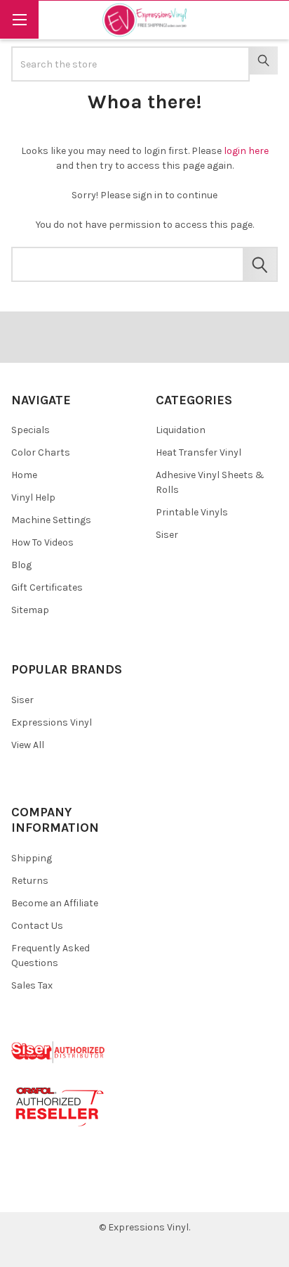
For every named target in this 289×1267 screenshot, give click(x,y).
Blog (21, 565)
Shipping (31, 858)
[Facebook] (27, 1191)
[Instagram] (102, 1191)
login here (246, 151)
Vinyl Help (33, 497)
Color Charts (40, 452)
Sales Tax (32, 985)
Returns (29, 881)
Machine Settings (51, 520)
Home (24, 475)
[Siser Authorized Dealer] (58, 1051)
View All (27, 745)
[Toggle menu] (19, 19)
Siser (167, 535)
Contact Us (37, 926)
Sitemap (30, 610)
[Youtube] (77, 1191)
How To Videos (42, 542)
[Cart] (268, 19)
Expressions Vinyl (51, 722)
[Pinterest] (51, 1191)
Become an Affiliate (54, 903)
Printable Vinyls (192, 512)
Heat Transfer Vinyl (198, 452)
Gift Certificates (47, 587)
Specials (30, 430)
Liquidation (181, 430)
